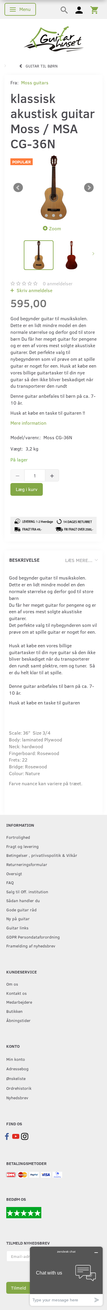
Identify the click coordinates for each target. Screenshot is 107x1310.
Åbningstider (18, 1020)
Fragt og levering (22, 846)
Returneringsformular (26, 864)
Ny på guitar (18, 918)
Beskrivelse (24, 560)
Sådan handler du (23, 900)
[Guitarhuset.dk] (53, 38)
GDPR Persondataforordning (33, 937)
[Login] (79, 9)
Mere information (28, 423)
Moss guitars (34, 82)
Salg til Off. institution (27, 891)
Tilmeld (18, 1288)
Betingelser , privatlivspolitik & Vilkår (41, 855)
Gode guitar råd (21, 910)
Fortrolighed (18, 837)
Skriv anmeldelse (33, 290)
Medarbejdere (19, 1002)
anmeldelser (58, 283)
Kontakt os (16, 993)
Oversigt (14, 873)
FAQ (10, 882)
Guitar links (17, 928)
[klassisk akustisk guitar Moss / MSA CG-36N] (53, 187)
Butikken (14, 1011)
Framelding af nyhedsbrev (30, 946)
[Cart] (94, 9)
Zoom (55, 228)
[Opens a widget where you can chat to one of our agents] (66, 1276)
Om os (12, 984)
